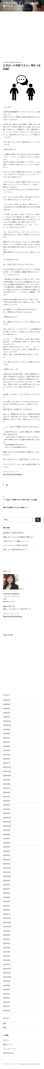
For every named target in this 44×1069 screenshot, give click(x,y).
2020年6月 (6, 994)
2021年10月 (7, 927)
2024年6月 (6, 792)
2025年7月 (6, 738)
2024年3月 (6, 805)
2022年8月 (6, 885)
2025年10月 (7, 725)
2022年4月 (6, 901)
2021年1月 (6, 964)
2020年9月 (6, 981)
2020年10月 (7, 977)
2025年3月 (6, 755)
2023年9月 (6, 830)
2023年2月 (6, 859)
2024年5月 (6, 797)
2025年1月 (6, 763)
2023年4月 (6, 851)
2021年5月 (6, 948)
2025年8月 (6, 734)
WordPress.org (8, 1053)
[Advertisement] (22, 35)
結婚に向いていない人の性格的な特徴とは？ (18, 537)
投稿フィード (7, 1044)
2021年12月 (7, 918)
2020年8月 (6, 985)
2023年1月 (6, 864)
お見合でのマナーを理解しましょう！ (16, 541)
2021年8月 (6, 935)
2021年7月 (6, 939)
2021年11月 (7, 922)
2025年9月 (6, 729)
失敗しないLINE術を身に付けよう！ (15, 549)
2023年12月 (7, 817)
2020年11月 (7, 973)
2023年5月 (6, 847)
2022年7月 (6, 889)
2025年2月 (6, 759)
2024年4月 (6, 801)
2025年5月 (6, 746)
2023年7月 (6, 838)
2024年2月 (6, 809)
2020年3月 (6, 1006)
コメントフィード (9, 1049)
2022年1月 (6, 914)
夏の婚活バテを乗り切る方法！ (14, 533)
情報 (4, 1027)
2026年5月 (6, 704)
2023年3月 (6, 855)
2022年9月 (6, 880)
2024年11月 (7, 771)
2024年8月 (6, 784)
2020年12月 (7, 968)
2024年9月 (6, 780)
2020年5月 (6, 998)
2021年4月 (6, 952)
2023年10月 (7, 826)
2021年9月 (6, 931)
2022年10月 (7, 876)
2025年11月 (7, 721)
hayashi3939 (18, 62)
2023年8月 (6, 834)
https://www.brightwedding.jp (12, 474)
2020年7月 (6, 990)
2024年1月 (6, 813)
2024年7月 (6, 788)
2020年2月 (6, 1010)
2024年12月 (7, 767)
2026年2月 (6, 713)
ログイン (6, 1040)
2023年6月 (6, 843)
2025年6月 (6, 742)
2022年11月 (7, 872)
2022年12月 (7, 868)
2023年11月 (7, 822)
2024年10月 (7, 775)
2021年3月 (6, 956)
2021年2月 (6, 960)
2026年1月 (6, 717)
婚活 (7, 485)
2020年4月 (6, 1002)
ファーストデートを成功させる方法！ (16, 545)
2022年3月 (6, 906)
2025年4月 (6, 750)
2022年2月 (6, 910)
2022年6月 (6, 893)
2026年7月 (6, 700)
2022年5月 (6, 897)
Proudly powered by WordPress (29, 1064)
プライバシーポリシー (10, 1064)
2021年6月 (6, 943)
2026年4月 (6, 708)
